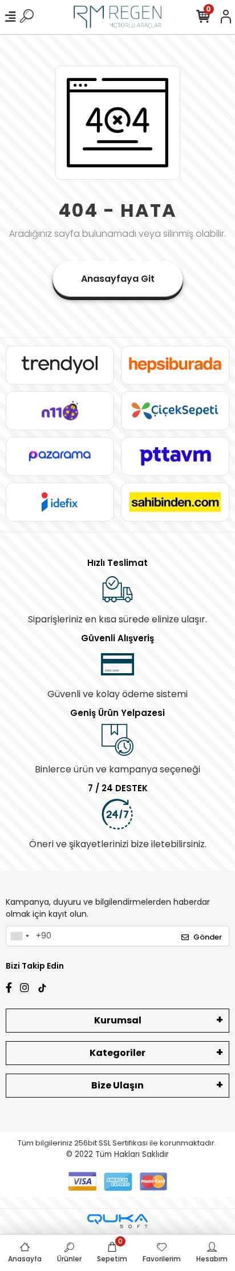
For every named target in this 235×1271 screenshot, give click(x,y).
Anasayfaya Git (118, 278)
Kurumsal (117, 1020)
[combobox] (19, 936)
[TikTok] (42, 986)
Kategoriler (117, 1052)
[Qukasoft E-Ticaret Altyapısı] (117, 1221)
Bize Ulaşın (117, 1085)
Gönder (207, 937)
